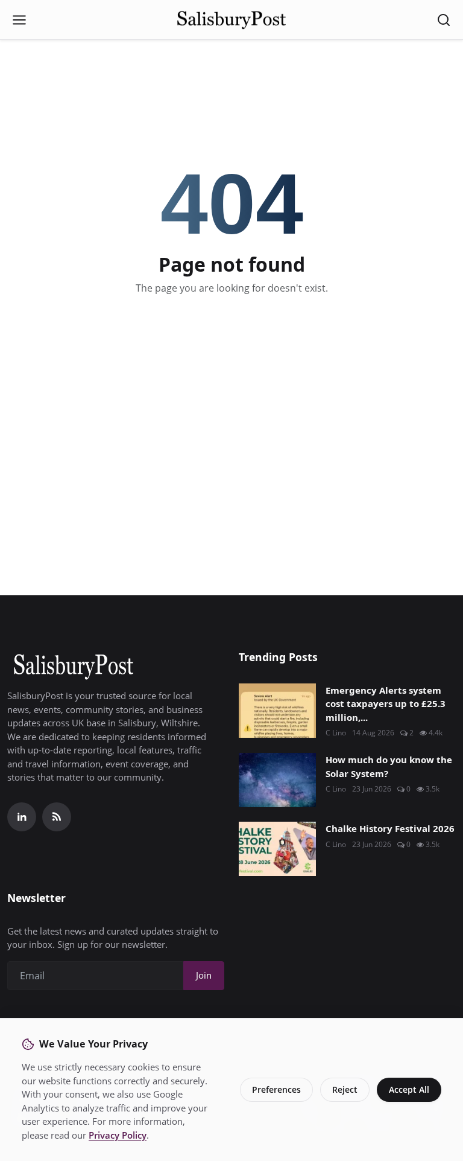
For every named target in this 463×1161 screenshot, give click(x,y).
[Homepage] (231, 19)
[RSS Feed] (56, 816)
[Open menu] (19, 19)
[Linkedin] (21, 816)
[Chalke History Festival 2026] (277, 849)
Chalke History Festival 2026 (390, 828)
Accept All (409, 1089)
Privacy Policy (117, 1135)
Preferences (276, 1089)
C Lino (336, 733)
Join (204, 975)
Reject (344, 1089)
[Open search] (443, 19)
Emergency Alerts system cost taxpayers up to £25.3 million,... (386, 703)
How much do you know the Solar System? (389, 766)
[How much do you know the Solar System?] (277, 780)
